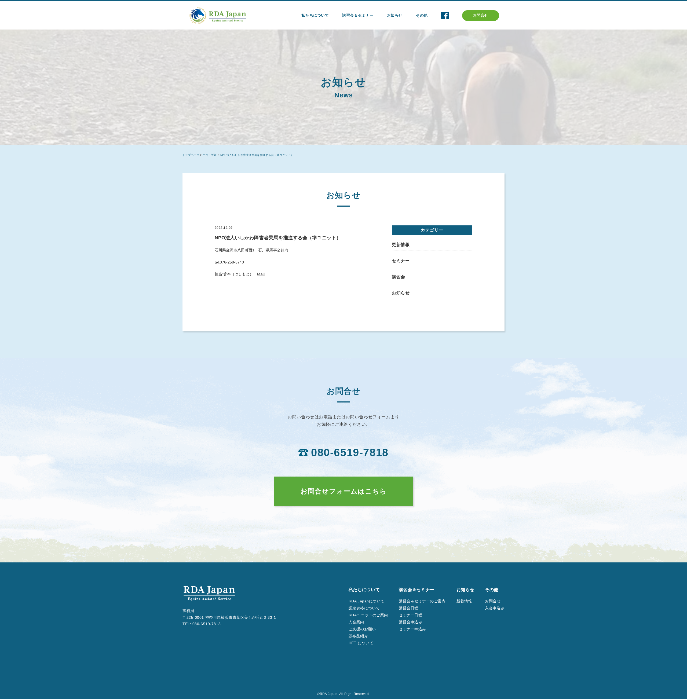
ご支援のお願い (362, 629)
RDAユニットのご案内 (368, 615)
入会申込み (495, 608)
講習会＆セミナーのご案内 (422, 601)
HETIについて (361, 643)
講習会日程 (408, 608)
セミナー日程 (410, 615)
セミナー (401, 260)
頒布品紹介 (358, 636)
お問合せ (480, 15)
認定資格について (364, 608)
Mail (261, 274)
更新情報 (401, 244)
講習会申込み (410, 622)
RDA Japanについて (367, 601)
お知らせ (401, 293)
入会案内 (356, 622)
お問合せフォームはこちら (344, 491)
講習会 (398, 277)
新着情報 (464, 601)
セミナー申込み (412, 629)
